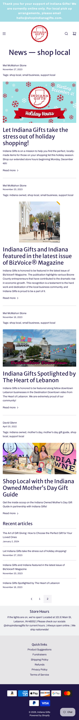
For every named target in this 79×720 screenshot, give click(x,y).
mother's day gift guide (56, 432)
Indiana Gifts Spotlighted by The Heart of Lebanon (39, 377)
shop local (15, 75)
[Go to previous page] (31, 599)
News (18, 52)
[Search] (66, 34)
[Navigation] (4, 34)
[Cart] (74, 34)
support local (48, 75)
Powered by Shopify (40, 715)
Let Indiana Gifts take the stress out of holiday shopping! (35, 136)
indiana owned (18, 195)
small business (30, 75)
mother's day (35, 432)
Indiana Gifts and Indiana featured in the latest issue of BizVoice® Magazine (37, 256)
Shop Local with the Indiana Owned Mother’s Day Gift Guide (38, 488)
